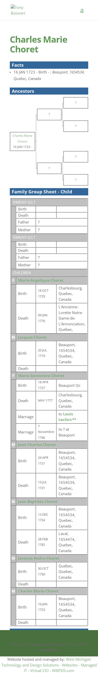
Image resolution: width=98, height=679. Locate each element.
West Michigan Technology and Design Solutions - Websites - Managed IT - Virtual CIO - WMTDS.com (49, 665)
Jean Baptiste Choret (38, 501)
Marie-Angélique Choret (41, 280)
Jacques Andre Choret (38, 558)
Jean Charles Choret (37, 444)
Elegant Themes (48, 644)
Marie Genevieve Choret (41, 375)
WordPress (49, 649)
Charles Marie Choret (38, 590)
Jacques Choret (32, 337)
